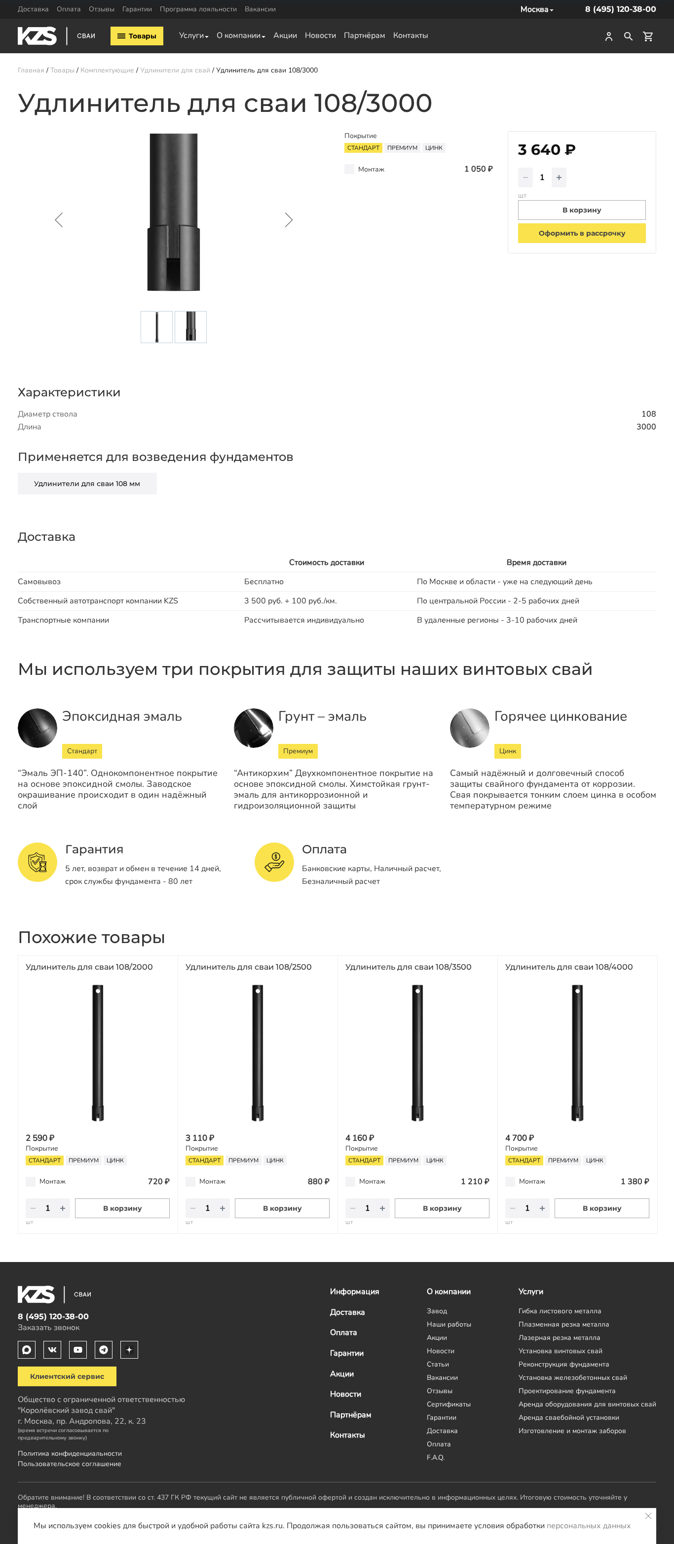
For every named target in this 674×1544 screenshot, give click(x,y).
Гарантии (137, 9)
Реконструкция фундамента (564, 1364)
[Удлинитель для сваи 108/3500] (417, 1053)
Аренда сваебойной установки (569, 1417)
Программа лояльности (198, 9)
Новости (320, 35)
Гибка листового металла (560, 1311)
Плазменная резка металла (564, 1324)
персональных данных (589, 1525)
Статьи (438, 1364)
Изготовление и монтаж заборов (572, 1431)
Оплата (69, 9)
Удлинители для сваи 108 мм (87, 483)
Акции (285, 35)
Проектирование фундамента (567, 1391)
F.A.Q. (436, 1457)
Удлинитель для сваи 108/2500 (249, 967)
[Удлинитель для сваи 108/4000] (577, 1053)
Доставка (33, 9)
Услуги (191, 35)
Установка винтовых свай (560, 1351)
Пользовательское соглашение (69, 1464)
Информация (354, 1291)
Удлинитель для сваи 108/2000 (89, 967)
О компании (239, 35)
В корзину (122, 1208)
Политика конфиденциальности (70, 1453)
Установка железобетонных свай (573, 1377)
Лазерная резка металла (559, 1337)
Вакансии (260, 9)
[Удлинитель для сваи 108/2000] (98, 1053)
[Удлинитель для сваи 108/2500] (258, 1053)
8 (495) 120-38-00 (620, 9)
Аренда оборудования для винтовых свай (587, 1404)
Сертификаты (449, 1404)
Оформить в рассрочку (582, 233)
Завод (437, 1311)
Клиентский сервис (67, 1376)
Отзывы (101, 9)
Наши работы (449, 1324)
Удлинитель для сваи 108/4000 (569, 967)
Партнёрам (364, 35)
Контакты (410, 35)
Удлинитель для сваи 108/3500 (408, 967)
